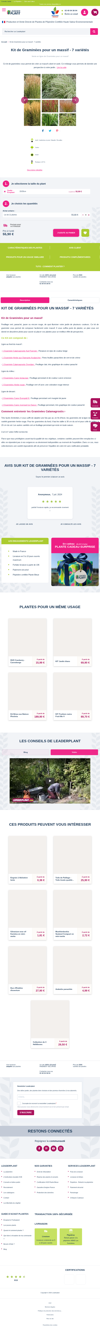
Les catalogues (9, 1209)
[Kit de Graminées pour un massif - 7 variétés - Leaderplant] (50, 100)
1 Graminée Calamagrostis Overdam (18, 368)
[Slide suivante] (75, 100)
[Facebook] (39, 1165)
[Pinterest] (46, 1165)
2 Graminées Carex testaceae (15, 381)
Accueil (4, 42)
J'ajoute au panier (66, 233)
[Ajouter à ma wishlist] (85, 233)
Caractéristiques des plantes (25, 248)
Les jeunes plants (10, 1241)
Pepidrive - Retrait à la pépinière (81, 1198)
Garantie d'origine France (46, 1203)
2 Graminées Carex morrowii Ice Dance (19, 409)
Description (25, 304)
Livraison (95, 406)
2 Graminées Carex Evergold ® (16, 402)
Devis (95, 430)
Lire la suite (61, 67)
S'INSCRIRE (26, 1129)
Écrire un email (71, 14)
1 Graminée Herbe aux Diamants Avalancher (21, 361)
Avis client (75, 248)
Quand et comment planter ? (14, 1246)
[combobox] (46, 31)
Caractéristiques (75, 304)
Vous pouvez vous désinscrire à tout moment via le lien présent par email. (43, 1123)
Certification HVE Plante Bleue (47, 1198)
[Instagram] (61, 1165)
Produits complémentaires (75, 257)
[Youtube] (54, 1165)
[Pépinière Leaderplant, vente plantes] (15, 12)
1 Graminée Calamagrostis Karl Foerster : (20, 354)
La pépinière (8, 1188)
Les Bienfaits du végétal (12, 1219)
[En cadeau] (75, 578)
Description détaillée (34, 170)
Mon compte (84, 12)
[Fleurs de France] (55, 12)
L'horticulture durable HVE (13, 1193)
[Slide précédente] (24, 100)
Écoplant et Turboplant (12, 1236)
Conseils (95, 418)
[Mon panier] (94, 12)
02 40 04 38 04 (71, 10)
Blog (26, 765)
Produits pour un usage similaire (25, 257)
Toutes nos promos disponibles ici (50, 4)
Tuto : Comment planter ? (50, 266)
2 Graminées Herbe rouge (13, 388)
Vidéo (74, 765)
